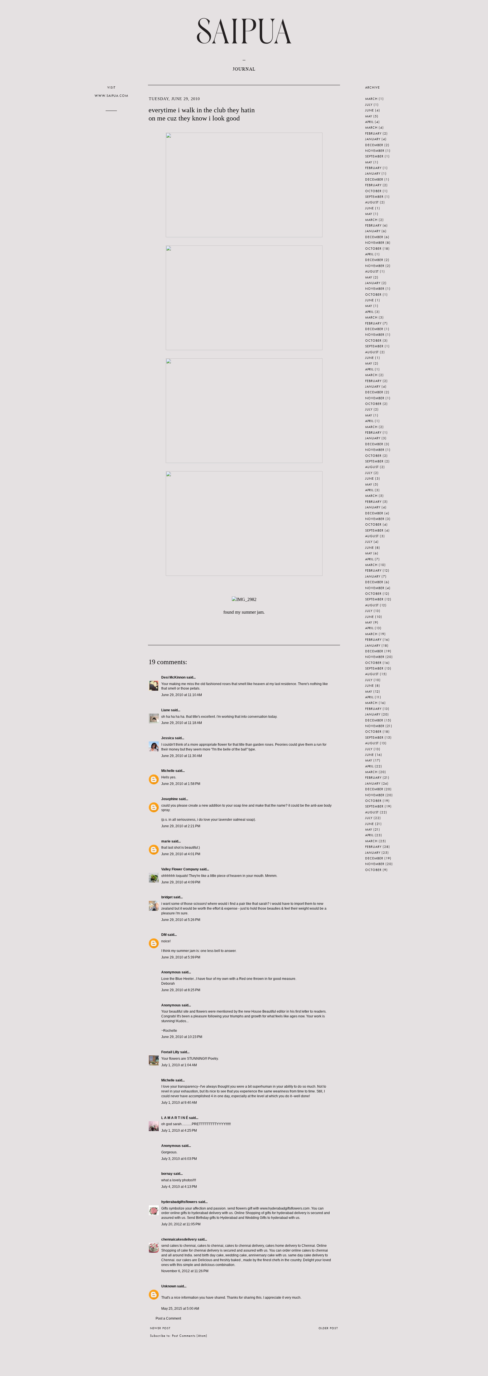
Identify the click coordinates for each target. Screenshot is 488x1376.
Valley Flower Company (180, 869)
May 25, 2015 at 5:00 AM (180, 1309)
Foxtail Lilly (170, 1052)
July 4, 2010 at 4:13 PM (179, 1187)
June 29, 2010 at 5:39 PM (180, 957)
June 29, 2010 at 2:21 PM (180, 826)
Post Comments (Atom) (189, 1335)
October (373, 191)
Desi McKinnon (173, 677)
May (368, 116)
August (372, 202)
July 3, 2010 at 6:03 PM (179, 1159)
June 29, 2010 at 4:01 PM (180, 854)
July (368, 104)
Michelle (168, 771)
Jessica (167, 738)
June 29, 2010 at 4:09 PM (180, 882)
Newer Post (160, 1328)
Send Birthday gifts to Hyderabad (212, 1218)
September (374, 156)
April (369, 122)
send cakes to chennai (178, 1246)
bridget (167, 897)
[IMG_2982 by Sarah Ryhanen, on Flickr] (244, 599)
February (373, 133)
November (374, 150)
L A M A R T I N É (174, 1118)
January (372, 139)
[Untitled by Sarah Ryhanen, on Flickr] (244, 235)
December (374, 145)
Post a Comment (168, 1318)
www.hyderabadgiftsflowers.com (285, 1208)
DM (164, 935)
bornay (167, 1174)
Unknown (168, 1286)
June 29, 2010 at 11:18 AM (181, 723)
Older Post (328, 1328)
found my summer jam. (244, 612)
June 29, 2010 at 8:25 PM (180, 990)
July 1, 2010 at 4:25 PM (179, 1131)
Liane (165, 710)
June (369, 110)
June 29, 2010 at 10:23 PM (181, 1037)
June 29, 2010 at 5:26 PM (180, 920)
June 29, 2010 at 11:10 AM (181, 695)
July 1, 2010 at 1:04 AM (179, 1065)
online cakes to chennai (309, 1250)
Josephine (169, 799)
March (371, 98)
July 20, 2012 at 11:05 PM (181, 1224)
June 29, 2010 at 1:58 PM (180, 784)
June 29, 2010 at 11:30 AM (181, 756)
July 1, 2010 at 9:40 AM (179, 1103)
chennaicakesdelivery (179, 1239)
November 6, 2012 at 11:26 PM (184, 1271)
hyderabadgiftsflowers (179, 1202)
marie (166, 841)
